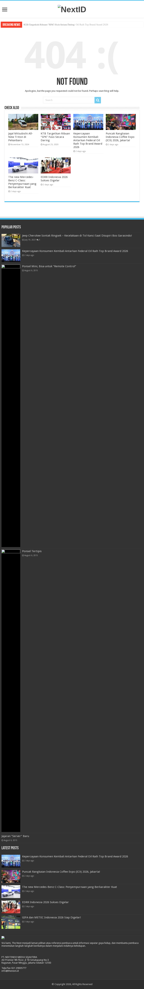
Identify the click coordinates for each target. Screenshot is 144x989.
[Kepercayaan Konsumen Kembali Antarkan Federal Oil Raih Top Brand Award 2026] (11, 255)
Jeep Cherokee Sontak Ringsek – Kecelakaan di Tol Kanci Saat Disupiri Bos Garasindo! (77, 235)
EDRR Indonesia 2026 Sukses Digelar (54, 178)
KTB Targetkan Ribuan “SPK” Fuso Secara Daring (55, 137)
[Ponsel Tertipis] (11, 690)
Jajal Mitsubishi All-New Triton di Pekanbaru (20, 137)
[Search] (97, 100)
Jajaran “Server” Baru (15, 836)
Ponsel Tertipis (32, 551)
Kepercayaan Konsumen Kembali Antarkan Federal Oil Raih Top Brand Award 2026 (66, 24)
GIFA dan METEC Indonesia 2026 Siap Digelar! (51, 917)
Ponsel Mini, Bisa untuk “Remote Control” (49, 266)
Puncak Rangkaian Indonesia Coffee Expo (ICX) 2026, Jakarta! (120, 137)
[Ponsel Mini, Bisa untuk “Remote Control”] (11, 406)
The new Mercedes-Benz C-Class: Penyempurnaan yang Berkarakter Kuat (22, 182)
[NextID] (72, 8)
